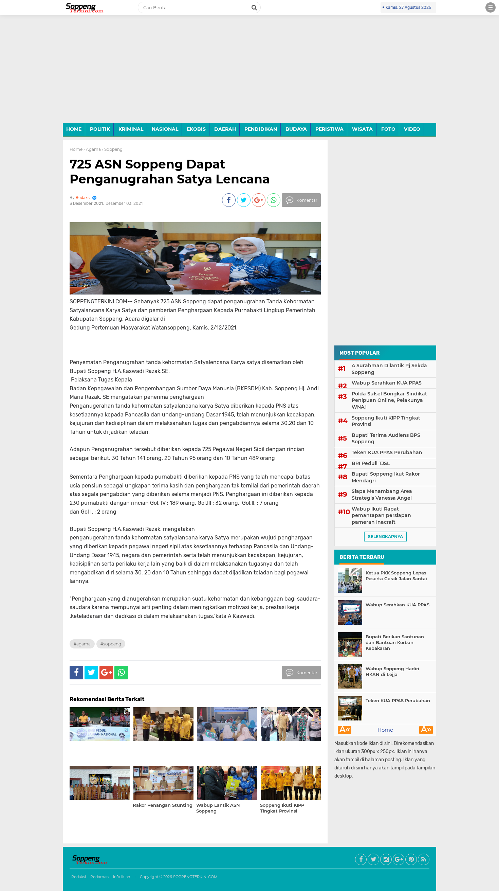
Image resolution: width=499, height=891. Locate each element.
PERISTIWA (329, 129)
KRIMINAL (130, 129)
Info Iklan (121, 876)
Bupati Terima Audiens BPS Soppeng (386, 438)
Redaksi (78, 876)
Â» (426, 730)
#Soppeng (110, 643)
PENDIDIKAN (260, 129)
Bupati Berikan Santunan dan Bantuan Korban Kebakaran (395, 642)
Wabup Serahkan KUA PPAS (387, 383)
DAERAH (225, 129)
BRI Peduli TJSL (371, 463)
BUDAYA (296, 129)
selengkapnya (385, 536)
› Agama (92, 149)
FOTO (388, 129)
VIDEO (412, 129)
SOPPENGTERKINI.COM (195, 876)
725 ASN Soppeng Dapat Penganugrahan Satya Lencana (170, 171)
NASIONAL (165, 129)
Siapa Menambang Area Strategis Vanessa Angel (382, 494)
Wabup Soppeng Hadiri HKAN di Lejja (392, 671)
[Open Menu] (490, 7)
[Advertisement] (249, 74)
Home (76, 149)
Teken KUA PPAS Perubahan (387, 452)
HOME (73, 129)
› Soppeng (112, 149)
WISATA (362, 129)
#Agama (82, 643)
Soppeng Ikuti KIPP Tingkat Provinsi (386, 421)
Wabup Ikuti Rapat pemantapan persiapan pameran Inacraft (381, 515)
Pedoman (99, 876)
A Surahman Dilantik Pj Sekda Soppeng (389, 368)
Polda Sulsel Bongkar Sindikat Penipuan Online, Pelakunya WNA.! (389, 400)
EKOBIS (196, 129)
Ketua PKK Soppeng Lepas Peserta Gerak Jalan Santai (396, 575)
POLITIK (100, 129)
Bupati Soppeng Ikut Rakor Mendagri (386, 477)
